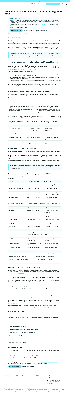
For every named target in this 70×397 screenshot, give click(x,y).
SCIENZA (17, 377)
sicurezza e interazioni (33, 158)
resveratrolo (11, 204)
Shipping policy (36, 375)
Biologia (11, 33)
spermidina (16, 204)
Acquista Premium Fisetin (16, 30)
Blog (22, 375)
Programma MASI (18, 33)
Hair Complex (37, 197)
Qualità (21, 33)
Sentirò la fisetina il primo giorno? (16, 315)
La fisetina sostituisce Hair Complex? (17, 342)
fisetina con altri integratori (22, 158)
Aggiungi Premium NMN (29, 30)
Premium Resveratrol (32, 25)
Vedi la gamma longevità (41, 30)
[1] (53, 44)
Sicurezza (24, 33)
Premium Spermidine (46, 25)
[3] (21, 117)
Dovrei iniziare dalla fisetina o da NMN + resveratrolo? (21, 323)
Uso (15, 33)
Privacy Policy (24, 377)
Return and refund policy (26, 380)
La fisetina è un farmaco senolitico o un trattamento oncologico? (23, 329)
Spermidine (38, 192)
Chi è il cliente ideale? (14, 339)
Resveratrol (32, 188)
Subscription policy (37, 377)
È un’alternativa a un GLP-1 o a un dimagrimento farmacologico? (23, 332)
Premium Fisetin (45, 24)
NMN (28, 188)
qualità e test (21, 273)
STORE (17, 375)
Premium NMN (23, 25)
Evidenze (13, 33)
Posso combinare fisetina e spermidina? (18, 326)
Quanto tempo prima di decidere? (16, 335)
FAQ (26, 33)
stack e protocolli (47, 203)
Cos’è (9, 33)
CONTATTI (36, 380)
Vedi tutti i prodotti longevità (28, 366)
